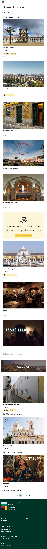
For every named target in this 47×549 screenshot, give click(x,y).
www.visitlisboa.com (6, 531)
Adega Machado (8, 130)
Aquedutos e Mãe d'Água (10, 202)
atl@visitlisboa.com (5, 529)
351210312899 (12, 511)
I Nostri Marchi (28, 516)
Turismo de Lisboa (5, 516)
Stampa (26, 518)
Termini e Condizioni (5, 538)
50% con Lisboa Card (10, 94)
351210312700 (12, 509)
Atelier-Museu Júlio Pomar (11, 404)
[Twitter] (5, 526)
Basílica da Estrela (8, 445)
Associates (3, 518)
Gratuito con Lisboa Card (11, 53)
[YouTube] (4, 526)
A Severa (5, 310)
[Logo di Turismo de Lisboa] (3, 1)
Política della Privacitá (6, 541)
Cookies (3, 543)
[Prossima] (29, 495)
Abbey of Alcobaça (8, 47)
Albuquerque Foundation (10, 168)
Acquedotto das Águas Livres (11, 89)
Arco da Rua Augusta (9, 269)
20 (26, 495)
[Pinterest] (2, 526)
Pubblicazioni (4, 520)
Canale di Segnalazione (6, 545)
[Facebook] (7, 526)
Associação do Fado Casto (10, 348)
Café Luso (6, 483)
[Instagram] (9, 526)
